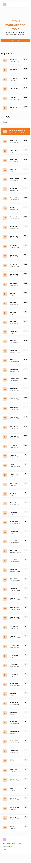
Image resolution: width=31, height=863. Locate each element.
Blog (4, 849)
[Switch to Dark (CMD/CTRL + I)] (12, 846)
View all (16, 41)
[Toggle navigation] (26, 4)
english (7, 846)
